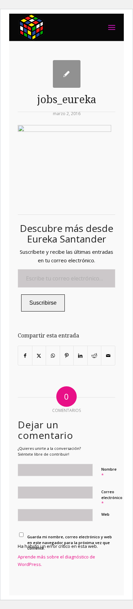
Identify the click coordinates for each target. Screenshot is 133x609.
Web (105, 514)
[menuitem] (111, 27)
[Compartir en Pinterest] (67, 355)
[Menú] (111, 27)
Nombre (109, 472)
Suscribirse (43, 303)
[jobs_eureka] (66, 74)
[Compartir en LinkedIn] (80, 355)
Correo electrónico (111, 497)
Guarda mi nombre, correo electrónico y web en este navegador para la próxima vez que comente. (69, 542)
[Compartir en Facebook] (25, 355)
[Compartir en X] (39, 355)
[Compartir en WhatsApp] (53, 355)
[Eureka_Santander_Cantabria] (56, 27)
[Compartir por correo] (108, 355)
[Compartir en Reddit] (94, 355)
